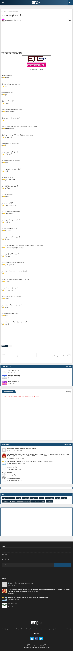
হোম (2, 11)
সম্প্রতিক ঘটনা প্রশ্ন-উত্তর (39, 501)
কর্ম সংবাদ (12, 498)
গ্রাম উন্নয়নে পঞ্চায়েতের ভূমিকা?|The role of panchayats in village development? (30, 461)
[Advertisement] (36, 522)
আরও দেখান (68, 367)
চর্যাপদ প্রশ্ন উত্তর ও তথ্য (14, 376)
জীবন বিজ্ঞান (26, 498)
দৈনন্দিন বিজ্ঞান (35, 498)
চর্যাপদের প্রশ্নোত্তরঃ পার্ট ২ (14, 381)
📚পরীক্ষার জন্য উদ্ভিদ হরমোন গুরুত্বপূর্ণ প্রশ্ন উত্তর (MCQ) (21, 448)
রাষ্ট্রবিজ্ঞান (6, 501)
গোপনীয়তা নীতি (43, 645)
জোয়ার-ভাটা (9, 473)
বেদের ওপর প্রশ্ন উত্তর (13, 370)
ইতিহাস (5, 498)
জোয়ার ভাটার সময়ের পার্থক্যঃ (13, 478)
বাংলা (5, 11)
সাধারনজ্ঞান (50, 501)
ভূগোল (58, 498)
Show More (67, 445)
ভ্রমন (64, 498)
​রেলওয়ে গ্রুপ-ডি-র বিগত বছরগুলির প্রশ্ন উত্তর (21, 501)
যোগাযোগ (35, 645)
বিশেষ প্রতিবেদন (50, 498)
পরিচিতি (28, 645)
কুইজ (19, 498)
